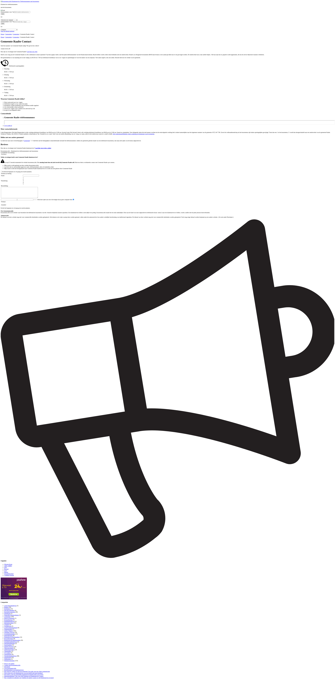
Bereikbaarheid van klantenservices (14, 670)
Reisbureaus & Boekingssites (12, 640)
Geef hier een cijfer (32, 51)
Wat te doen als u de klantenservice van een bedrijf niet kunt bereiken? (23, 673)
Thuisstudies (7, 651)
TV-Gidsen (7, 653)
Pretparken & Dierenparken (11, 637)
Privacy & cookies (9, 663)
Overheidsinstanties (9, 634)
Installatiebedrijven (9, 621)
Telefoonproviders (9, 649)
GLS (5, 570)
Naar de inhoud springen (7, 31)
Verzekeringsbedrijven (10, 656)
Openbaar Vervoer (9, 632)
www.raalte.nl (8, 125)
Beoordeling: (4, 186)
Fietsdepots (7, 613)
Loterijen (6, 624)
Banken (6, 607)
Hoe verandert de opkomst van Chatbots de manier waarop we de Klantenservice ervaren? (29, 678)
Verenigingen (8, 654)
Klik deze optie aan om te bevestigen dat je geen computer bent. (54, 199)
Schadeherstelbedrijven (10, 642)
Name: (3, 175)
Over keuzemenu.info (10, 668)
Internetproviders (9, 623)
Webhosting (7, 659)
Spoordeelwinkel (9, 574)
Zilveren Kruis (8, 564)
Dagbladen (7, 609)
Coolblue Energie (9, 575)
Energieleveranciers (9, 612)
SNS (5, 567)
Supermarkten (8, 645)
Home (2, 34)
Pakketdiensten (8, 635)
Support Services (9, 646)
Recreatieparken (8, 638)
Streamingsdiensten (9, 643)
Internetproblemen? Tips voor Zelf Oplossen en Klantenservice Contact (23, 676)
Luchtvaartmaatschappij (10, 627)
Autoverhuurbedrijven (10, 605)
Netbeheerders (8, 629)
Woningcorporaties (9, 660)
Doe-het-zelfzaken (9, 610)
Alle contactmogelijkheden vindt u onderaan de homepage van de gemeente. (134, 134)
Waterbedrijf (7, 657)
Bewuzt (6, 569)
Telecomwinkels (8, 648)
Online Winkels (8, 631)
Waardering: (4, 180)
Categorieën (8, 34)
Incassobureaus (8, 620)
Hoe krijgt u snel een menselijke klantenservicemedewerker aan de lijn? (23, 674)
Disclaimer (7, 667)
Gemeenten (16, 34)
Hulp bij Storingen (9, 618)
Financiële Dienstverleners (11, 615)
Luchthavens (7, 626)
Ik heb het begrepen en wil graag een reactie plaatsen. (17, 171)
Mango (6, 572)
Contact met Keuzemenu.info (12, 665)
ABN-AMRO (8, 566)
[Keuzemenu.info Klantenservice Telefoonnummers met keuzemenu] (20, 1)
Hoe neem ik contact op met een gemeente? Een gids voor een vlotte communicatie (27, 671)
